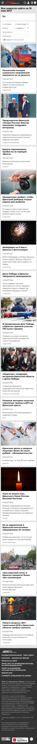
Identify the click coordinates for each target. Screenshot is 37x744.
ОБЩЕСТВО (6, 90)
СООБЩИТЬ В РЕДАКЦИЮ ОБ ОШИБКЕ (16, 676)
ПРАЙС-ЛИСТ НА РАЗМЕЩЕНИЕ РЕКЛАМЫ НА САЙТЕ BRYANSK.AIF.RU (17, 664)
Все (4, 16)
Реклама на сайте (9, 661)
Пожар (5, 166)
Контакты (6, 658)
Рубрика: (5, 28)
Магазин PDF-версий (20, 658)
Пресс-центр (28, 655)
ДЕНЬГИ (5, 463)
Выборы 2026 (7, 673)
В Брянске (6, 267)
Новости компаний (10, 142)
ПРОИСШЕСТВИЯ (8, 542)
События (6, 217)
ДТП (4, 418)
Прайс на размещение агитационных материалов (14, 669)
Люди (4, 518)
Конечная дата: (7, 36)
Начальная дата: (7, 32)
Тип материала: (7, 24)
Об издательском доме (12, 655)
